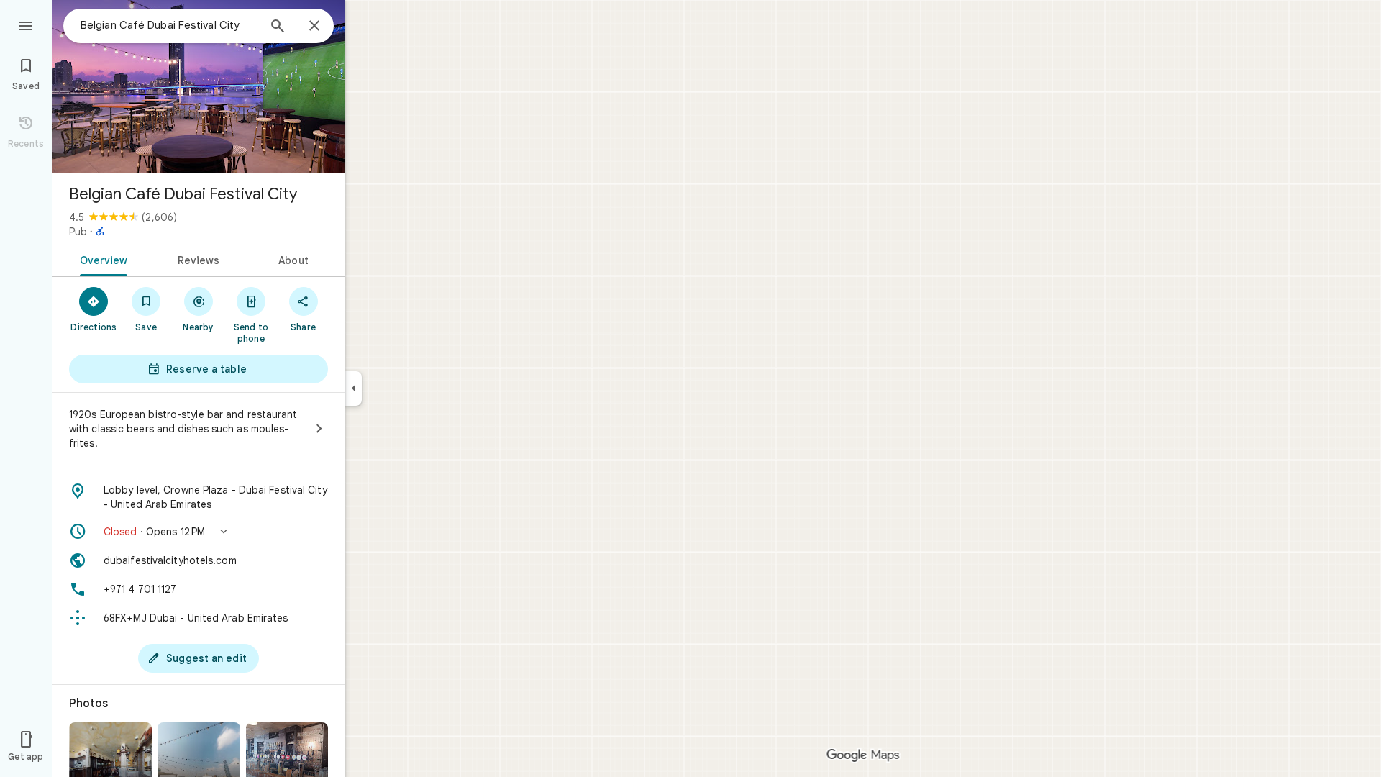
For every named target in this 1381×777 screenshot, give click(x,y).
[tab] (101, 259)
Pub (78, 231)
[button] (198, 531)
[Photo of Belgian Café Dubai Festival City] (198, 86)
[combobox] (169, 25)
